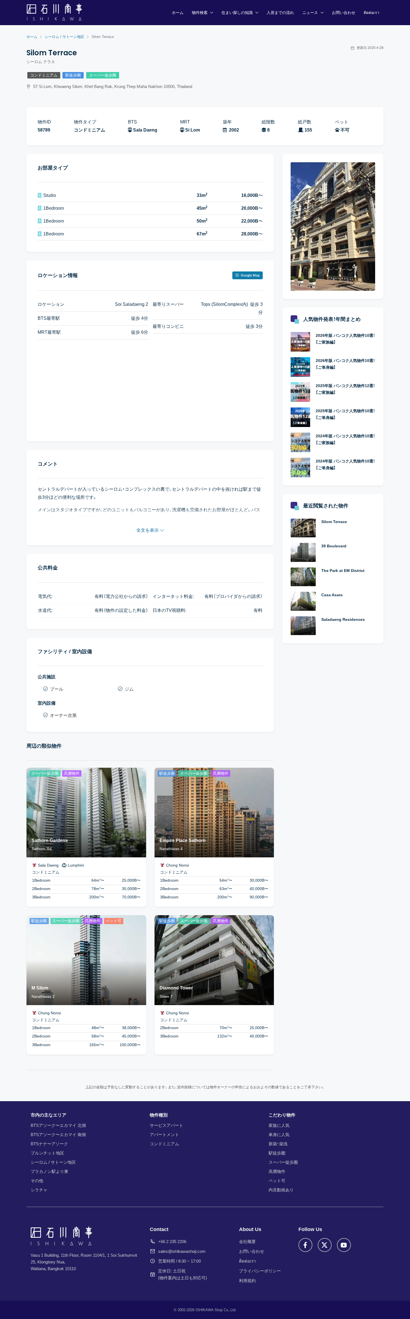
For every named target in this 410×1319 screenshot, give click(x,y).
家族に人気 (279, 1125)
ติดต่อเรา (371, 12)
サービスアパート (166, 1125)
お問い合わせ (343, 12)
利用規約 (247, 1280)
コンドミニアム (43, 75)
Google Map (250, 275)
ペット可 (277, 1180)
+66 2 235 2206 (172, 1241)
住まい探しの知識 (237, 12)
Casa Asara (332, 595)
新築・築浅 (278, 1143)
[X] (325, 1245)
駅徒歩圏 (73, 75)
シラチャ (39, 1189)
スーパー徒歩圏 (102, 75)
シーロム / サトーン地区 (53, 1162)
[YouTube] (344, 1245)
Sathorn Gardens (50, 840)
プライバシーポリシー (260, 1270)
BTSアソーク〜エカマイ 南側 (58, 1134)
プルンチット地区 (47, 1153)
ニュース (310, 12)
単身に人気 (279, 1134)
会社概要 (247, 1241)
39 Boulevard (333, 546)
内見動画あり (281, 1189)
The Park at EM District (343, 570)
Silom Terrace (334, 521)
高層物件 (277, 1171)
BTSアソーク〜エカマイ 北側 (58, 1125)
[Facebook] (305, 1245)
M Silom (40, 988)
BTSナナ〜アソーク (49, 1143)
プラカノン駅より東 (49, 1171)
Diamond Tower (176, 988)
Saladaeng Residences (343, 619)
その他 (37, 1180)
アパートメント (164, 1134)
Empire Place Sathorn (183, 840)
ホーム (178, 12)
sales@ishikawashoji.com (182, 1251)
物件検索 (200, 12)
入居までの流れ (280, 12)
